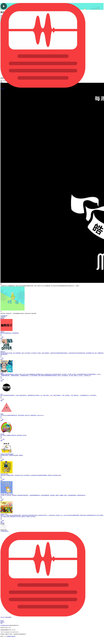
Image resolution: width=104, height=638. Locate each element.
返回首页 (2, 621)
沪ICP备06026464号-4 (5, 625)
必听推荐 (2, 523)
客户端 (1, 620)
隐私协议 (13, 636)
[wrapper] (52, 320)
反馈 (1, 623)
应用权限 (9, 636)
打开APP (2, 88)
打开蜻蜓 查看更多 (4, 531)
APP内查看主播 (3, 315)
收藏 (1, 338)
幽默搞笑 (2, 318)
